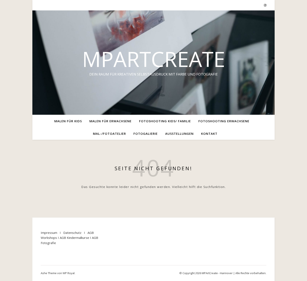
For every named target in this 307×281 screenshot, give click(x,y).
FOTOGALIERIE (145, 133)
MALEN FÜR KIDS (68, 121)
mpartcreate (153, 58)
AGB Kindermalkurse (74, 238)
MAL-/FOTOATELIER (109, 133)
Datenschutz (72, 233)
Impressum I (52, 233)
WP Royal (69, 273)
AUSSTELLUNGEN (179, 133)
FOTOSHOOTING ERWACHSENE (223, 121)
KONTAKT (209, 133)
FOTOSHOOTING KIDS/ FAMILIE (165, 121)
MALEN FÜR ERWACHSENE (110, 121)
